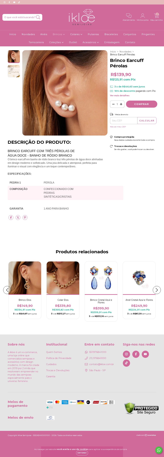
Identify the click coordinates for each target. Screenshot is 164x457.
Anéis (43, 34)
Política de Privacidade (58, 358)
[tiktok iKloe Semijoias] (19, 2)
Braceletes (111, 34)
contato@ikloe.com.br (101, 364)
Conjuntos (129, 34)
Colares (75, 34)
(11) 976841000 (97, 358)
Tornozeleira (36, 42)
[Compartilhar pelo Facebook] (11, 219)
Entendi (82, 453)
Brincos (58, 34)
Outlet (73, 42)
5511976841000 (97, 352)
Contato (130, 42)
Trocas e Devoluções (57, 370)
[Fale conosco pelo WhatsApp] (158, 450)
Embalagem (112, 42)
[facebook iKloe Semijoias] (9, 2)
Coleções (55, 42)
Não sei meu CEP (118, 126)
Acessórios (90, 42)
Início (12, 34)
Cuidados (51, 364)
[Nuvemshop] (146, 435)
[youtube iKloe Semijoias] (14, 2)
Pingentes (148, 34)
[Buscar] (38, 17)
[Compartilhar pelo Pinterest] (25, 219)
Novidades (28, 34)
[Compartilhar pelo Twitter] (18, 219)
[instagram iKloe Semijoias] (4, 2)
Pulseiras (93, 34)
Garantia (50, 376)
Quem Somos (54, 352)
